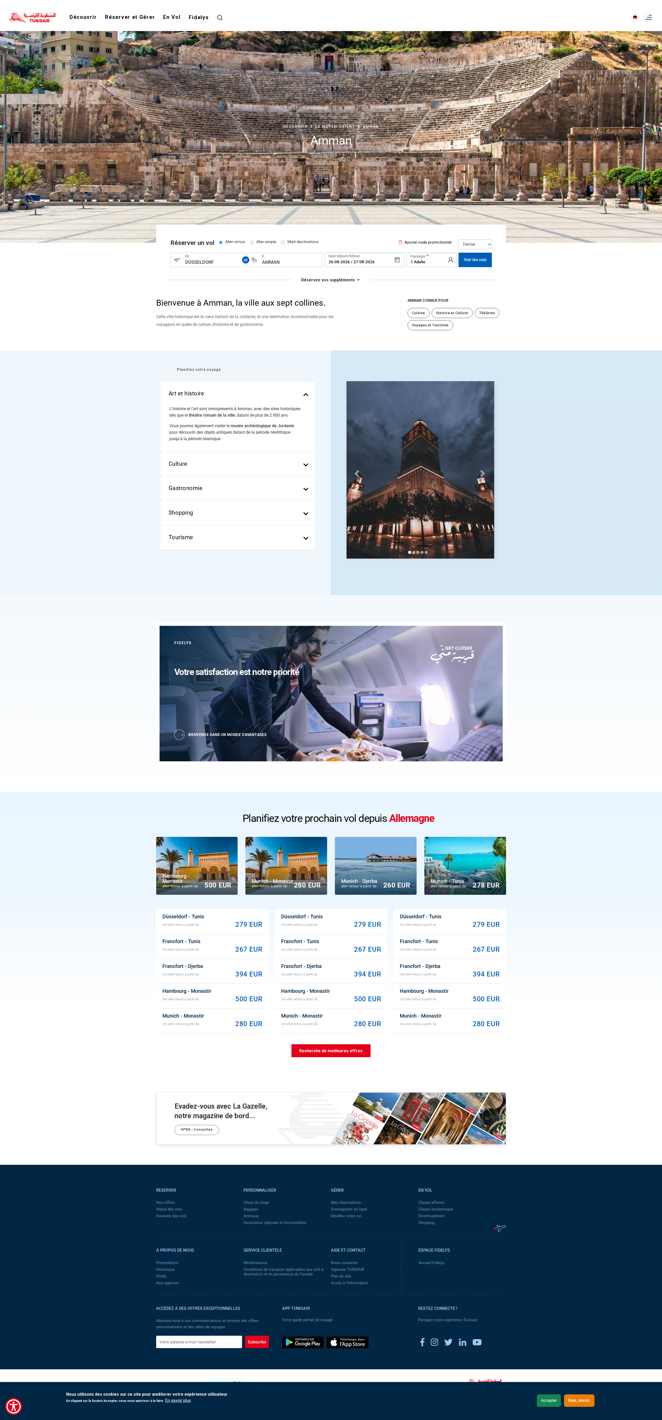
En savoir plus (178, 1401)
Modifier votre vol (346, 1216)
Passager (418, 256)
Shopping (426, 1222)
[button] (356, 472)
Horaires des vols (171, 1216)
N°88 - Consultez (197, 1130)
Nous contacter (344, 1262)
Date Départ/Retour (344, 256)
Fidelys (199, 17)
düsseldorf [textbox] (199, 262)
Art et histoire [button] (186, 393)
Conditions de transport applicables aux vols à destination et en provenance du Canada (284, 1271)
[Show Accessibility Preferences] (13, 1406)
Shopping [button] (181, 512)
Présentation (167, 1262)
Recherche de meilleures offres (331, 1050)
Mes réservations (346, 1202)
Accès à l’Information (349, 1283)
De (187, 256)
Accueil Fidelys (431, 1262)
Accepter (549, 1400)
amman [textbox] (271, 262)
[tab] (237, 393)
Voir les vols (475, 259)
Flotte (161, 1276)
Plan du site (341, 1276)
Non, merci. (579, 1400)
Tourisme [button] (181, 537)
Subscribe (257, 1342)
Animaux (251, 1216)
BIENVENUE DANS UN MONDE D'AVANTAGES (227, 735)
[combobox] (207, 260)
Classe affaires (431, 1202)
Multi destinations (303, 242)
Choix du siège (256, 1202)
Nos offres (165, 1202)
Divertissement (431, 1216)
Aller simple (266, 242)
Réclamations (255, 1262)
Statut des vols (169, 1209)
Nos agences (167, 1283)
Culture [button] (178, 464)
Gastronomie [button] (186, 488)
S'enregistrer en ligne (349, 1209)
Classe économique (435, 1209)
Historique (165, 1269)
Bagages (251, 1209)
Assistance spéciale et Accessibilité (275, 1222)
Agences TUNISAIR (347, 1269)
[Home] (32, 20)
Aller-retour (235, 242)
